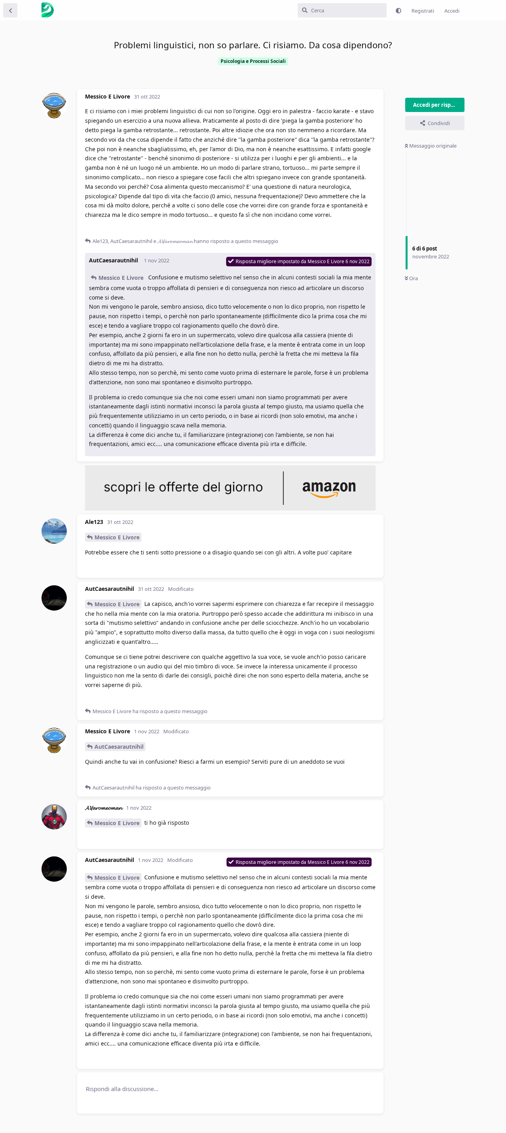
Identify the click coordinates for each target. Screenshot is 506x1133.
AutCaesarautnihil (118, 746)
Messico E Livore (120, 277)
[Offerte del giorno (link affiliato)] (230, 508)
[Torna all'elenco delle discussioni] (10, 10)
